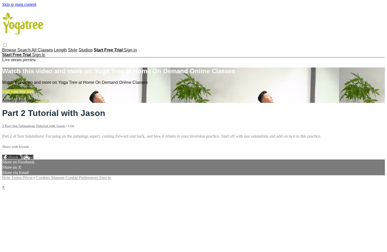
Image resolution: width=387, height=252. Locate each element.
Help (6, 177)
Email (28, 157)
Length (60, 50)
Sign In (38, 54)
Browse (9, 50)
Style (72, 50)
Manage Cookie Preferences (75, 177)
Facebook (10, 157)
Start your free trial (17, 91)
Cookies (43, 177)
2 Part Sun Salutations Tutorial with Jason (34, 126)
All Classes (42, 50)
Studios (85, 50)
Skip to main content (19, 4)
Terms (17, 177)
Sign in (130, 50)
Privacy (29, 177)
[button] (5, 45)
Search (24, 50)
